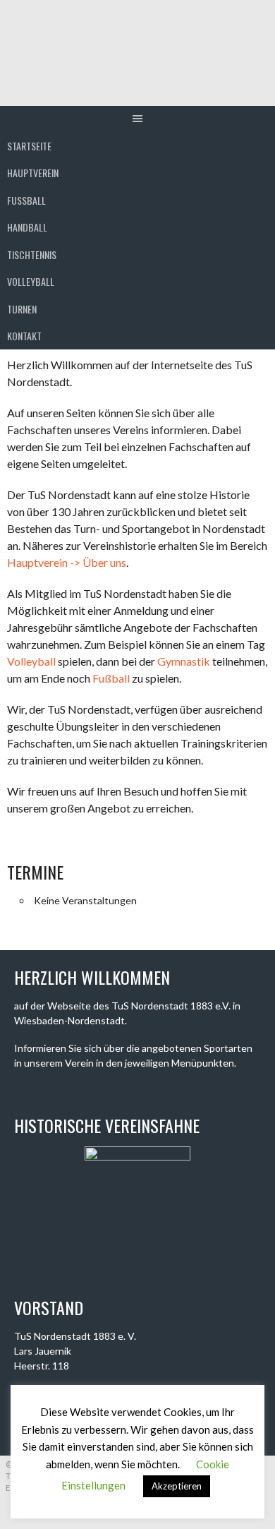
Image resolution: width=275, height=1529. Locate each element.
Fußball (111, 678)
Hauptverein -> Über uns (66, 562)
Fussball (26, 200)
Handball (27, 227)
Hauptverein (33, 172)
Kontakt (24, 335)
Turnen (22, 308)
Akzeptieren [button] (177, 1486)
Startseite (29, 145)
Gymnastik (183, 661)
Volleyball (30, 281)
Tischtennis (31, 254)
